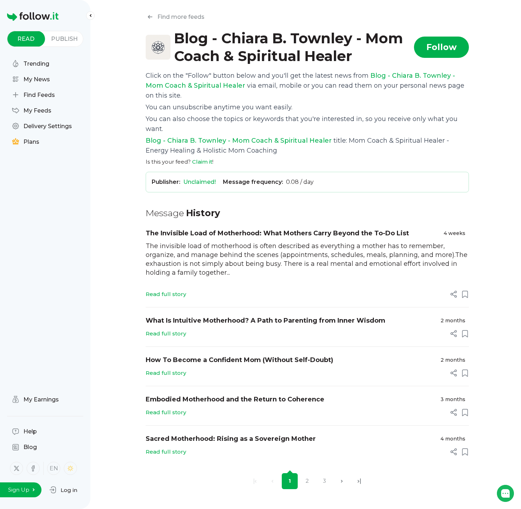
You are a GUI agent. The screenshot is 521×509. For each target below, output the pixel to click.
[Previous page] (272, 481)
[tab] (26, 39)
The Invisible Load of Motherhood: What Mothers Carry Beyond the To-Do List (277, 233)
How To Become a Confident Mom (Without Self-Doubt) (239, 360)
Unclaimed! (199, 182)
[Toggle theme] (70, 468)
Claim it (202, 161)
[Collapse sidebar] (90, 15)
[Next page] (342, 481)
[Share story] (454, 294)
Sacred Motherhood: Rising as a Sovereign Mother (231, 439)
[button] (63, 490)
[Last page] (359, 481)
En (54, 468)
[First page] (255, 481)
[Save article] (465, 294)
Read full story (166, 294)
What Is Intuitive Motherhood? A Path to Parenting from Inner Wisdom (265, 320)
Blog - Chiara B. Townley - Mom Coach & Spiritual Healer (239, 140)
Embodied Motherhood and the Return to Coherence (235, 399)
